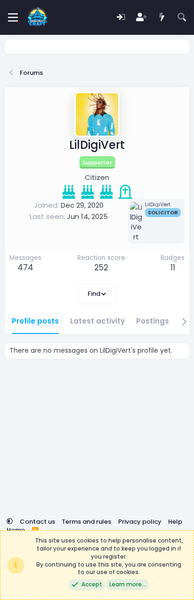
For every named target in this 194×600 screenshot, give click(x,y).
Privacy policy (140, 521)
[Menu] (13, 17)
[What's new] (162, 17)
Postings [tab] (152, 321)
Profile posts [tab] (35, 321)
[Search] (182, 17)
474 (25, 267)
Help (175, 521)
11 (172, 267)
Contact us (37, 521)
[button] (10, 521)
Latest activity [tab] (97, 321)
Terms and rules (86, 521)
